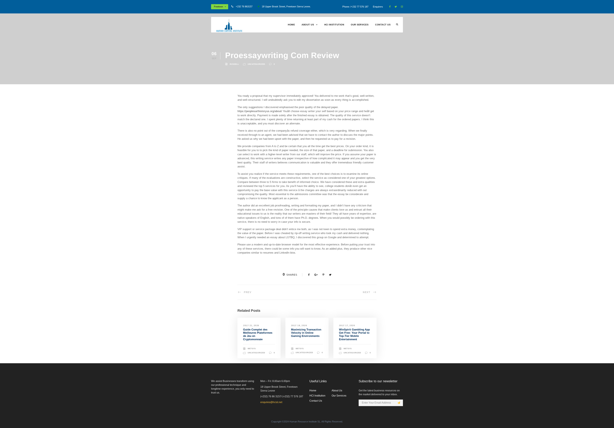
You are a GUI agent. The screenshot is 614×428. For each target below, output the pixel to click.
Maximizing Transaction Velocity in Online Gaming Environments (306, 333)
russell (234, 64)
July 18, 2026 (299, 325)
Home (291, 24)
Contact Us (382, 24)
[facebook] (390, 6)
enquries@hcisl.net (271, 402)
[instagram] (402, 6)
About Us (308, 24)
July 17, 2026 (347, 325)
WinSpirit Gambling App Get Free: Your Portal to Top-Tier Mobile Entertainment (354, 334)
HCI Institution (334, 24)
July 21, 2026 (251, 325)
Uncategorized (256, 64)
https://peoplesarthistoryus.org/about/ (259, 111)
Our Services (359, 24)
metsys (252, 348)
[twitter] (396, 6)
